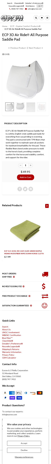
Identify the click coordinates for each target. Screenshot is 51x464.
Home (4, 26)
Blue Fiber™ (7, 338)
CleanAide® (19, 3)
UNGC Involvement (11, 332)
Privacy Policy (8, 355)
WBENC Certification (11, 335)
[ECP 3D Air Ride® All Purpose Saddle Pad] (25, 79)
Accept (24, 443)
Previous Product (18, 48)
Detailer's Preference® (34, 3)
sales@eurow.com (35, 9)
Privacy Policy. (23, 436)
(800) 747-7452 (17, 9)
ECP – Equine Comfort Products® (25, 26)
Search (9, 3)
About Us (6, 329)
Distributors (30, 6)
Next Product (35, 48)
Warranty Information (11, 352)
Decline (24, 450)
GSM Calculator (9, 357)
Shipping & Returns (10, 349)
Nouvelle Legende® (16, 6)
